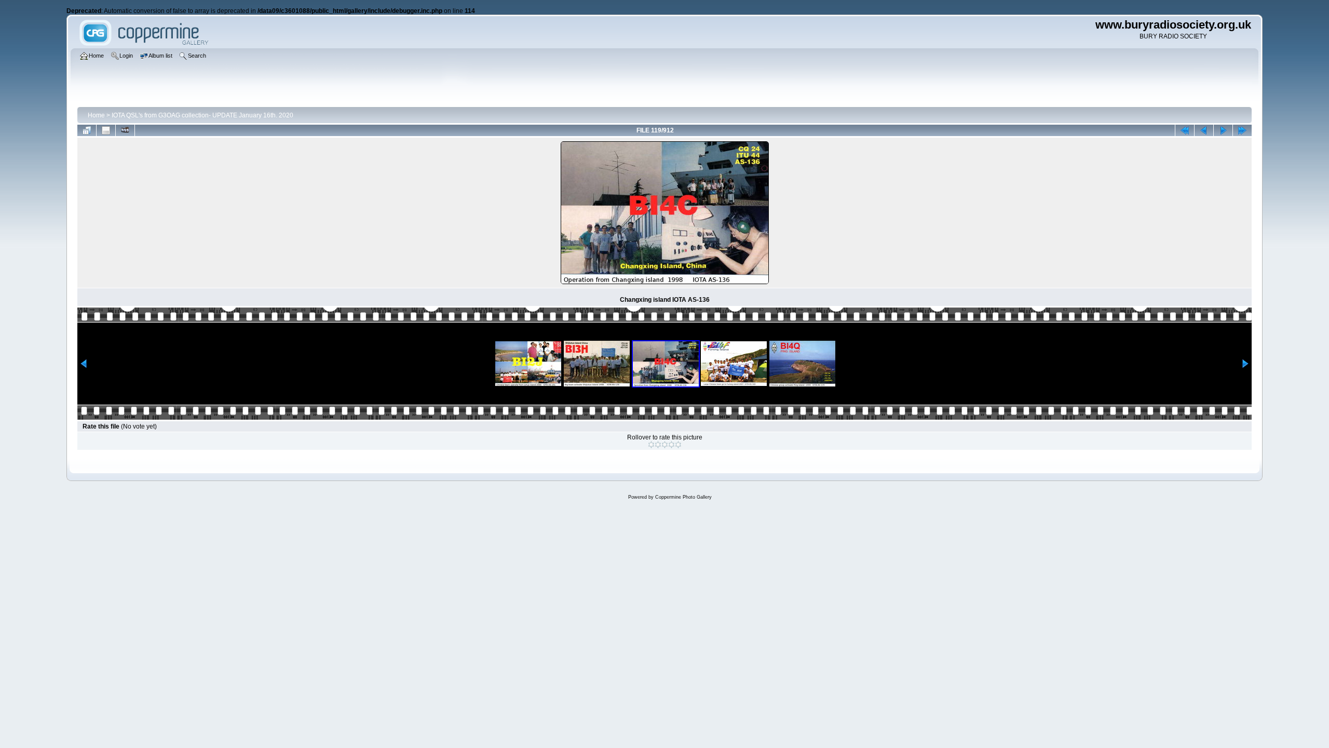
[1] (651, 444)
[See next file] (1223, 130)
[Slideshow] (125, 130)
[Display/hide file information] (106, 130)
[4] (671, 444)
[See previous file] (1204, 130)
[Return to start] (1184, 130)
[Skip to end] (1242, 130)
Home (96, 115)
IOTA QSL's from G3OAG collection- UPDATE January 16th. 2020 (202, 115)
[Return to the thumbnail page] (86, 130)
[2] (658, 444)
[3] (664, 444)
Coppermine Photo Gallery (683, 497)
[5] (678, 444)
